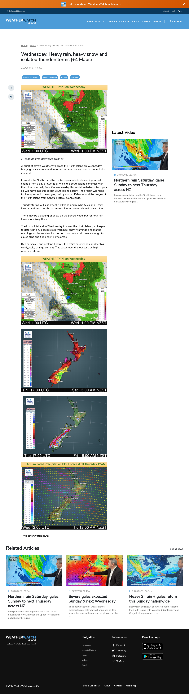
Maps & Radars (116, 21)
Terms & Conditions (91, 685)
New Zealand (50, 77)
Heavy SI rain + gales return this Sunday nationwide (153, 599)
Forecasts (94, 21)
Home (24, 45)
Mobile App (177, 11)
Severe (74, 77)
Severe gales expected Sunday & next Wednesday (92, 599)
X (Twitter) (121, 650)
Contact (118, 685)
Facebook (120, 645)
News (135, 21)
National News (31, 77)
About (166, 11)
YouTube (120, 661)
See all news (176, 549)
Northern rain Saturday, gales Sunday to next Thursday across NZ (139, 185)
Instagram (121, 656)
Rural (157, 21)
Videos (146, 21)
